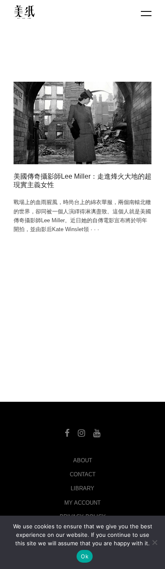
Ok (84, 556)
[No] (154, 542)
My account (82, 503)
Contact (83, 474)
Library (82, 488)
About (82, 460)
